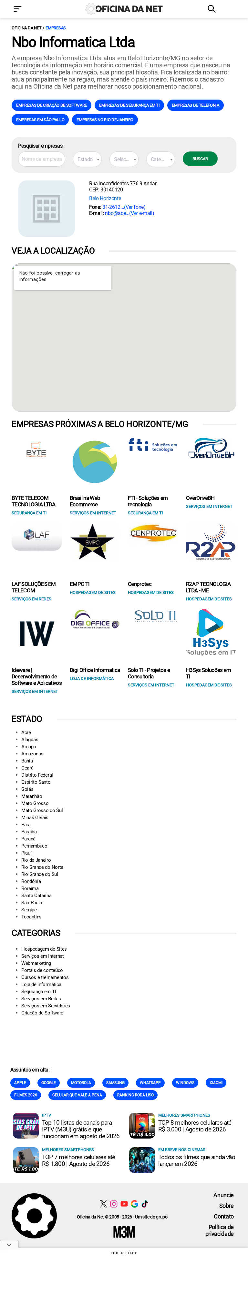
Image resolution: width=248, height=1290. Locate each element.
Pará (26, 825)
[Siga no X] (103, 1204)
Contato (224, 1216)
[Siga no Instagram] (114, 1204)
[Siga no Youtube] (124, 1204)
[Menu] (27, 9)
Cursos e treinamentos (44, 977)
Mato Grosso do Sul (42, 810)
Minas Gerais (34, 817)
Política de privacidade (219, 1230)
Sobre (226, 1205)
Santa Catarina (36, 895)
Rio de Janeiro (36, 860)
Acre (26, 732)
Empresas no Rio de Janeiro (105, 119)
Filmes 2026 (25, 1095)
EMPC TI (79, 584)
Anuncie (223, 1195)
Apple (20, 1083)
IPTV (46, 1115)
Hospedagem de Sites (44, 949)
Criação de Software (42, 1013)
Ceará (27, 768)
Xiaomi (216, 1083)
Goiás (27, 789)
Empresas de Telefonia (195, 105)
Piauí (26, 853)
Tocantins (31, 917)
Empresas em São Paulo (40, 119)
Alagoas (29, 739)
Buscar (200, 158)
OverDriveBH (200, 498)
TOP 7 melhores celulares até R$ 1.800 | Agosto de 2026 (78, 1160)
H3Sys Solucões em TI (208, 673)
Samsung (115, 1083)
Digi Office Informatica (95, 670)
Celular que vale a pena (77, 1095)
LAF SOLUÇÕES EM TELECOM (34, 587)
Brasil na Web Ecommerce (85, 501)
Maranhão (31, 796)
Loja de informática (41, 984)
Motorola (81, 1083)
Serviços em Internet (42, 956)
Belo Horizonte (105, 198)
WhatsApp (150, 1083)
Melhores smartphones (184, 1115)
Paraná (28, 839)
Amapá (28, 747)
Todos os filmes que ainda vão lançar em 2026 (196, 1160)
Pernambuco (34, 846)
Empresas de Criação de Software (51, 105)
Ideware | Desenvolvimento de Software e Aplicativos (37, 676)
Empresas (56, 27)
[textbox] (87, 159)
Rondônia (31, 881)
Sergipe (29, 910)
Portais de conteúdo (42, 970)
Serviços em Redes (41, 999)
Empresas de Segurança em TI (129, 105)
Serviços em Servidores (45, 1006)
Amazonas (32, 754)
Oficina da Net (26, 27)
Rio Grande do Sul (39, 874)
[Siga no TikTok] (145, 1204)
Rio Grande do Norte (42, 867)
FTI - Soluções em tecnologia (148, 501)
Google (48, 1083)
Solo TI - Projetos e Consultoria (149, 673)
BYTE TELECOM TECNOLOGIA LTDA (34, 501)
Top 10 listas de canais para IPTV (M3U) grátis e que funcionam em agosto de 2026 (80, 1129)
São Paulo (31, 903)
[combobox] (87, 159)
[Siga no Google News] (134, 1204)
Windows (185, 1083)
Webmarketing (36, 963)
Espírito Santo (36, 782)
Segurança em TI (38, 991)
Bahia (27, 761)
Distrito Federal (37, 775)
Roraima (30, 888)
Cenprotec (139, 584)
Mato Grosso (34, 803)
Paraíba (29, 832)
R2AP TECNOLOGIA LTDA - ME (208, 587)
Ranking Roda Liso (135, 1095)
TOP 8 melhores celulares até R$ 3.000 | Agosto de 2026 (195, 1126)
